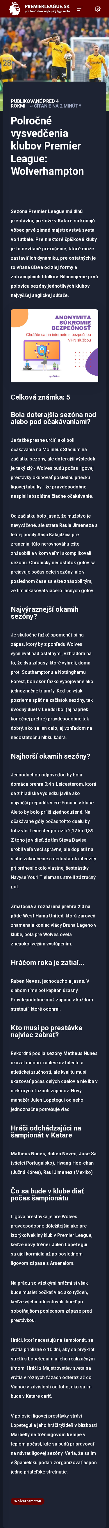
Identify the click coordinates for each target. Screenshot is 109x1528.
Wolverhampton (27, 1501)
